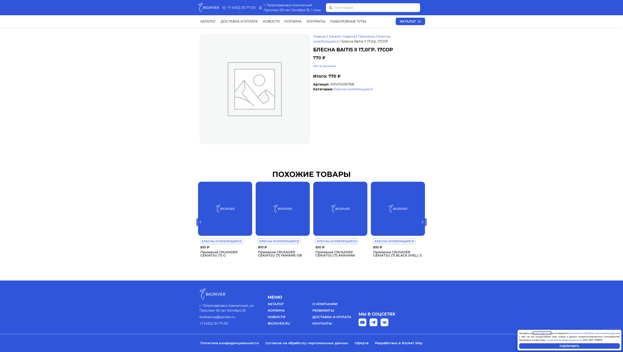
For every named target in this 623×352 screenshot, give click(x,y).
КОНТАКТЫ (322, 323)
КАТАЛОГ (276, 304)
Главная (319, 36)
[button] (200, 222)
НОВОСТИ (276, 317)
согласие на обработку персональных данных (595, 333)
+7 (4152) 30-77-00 (214, 323)
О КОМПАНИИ (324, 304)
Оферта (361, 343)
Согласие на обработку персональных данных (306, 343)
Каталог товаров (342, 36)
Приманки (366, 36)
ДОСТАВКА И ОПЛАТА (331, 317)
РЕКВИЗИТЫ (323, 310)
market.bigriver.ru (542, 333)
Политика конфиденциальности (229, 343)
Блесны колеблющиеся (353, 89)
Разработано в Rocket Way (399, 343)
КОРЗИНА (276, 310)
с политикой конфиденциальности (564, 340)
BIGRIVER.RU (279, 323)
